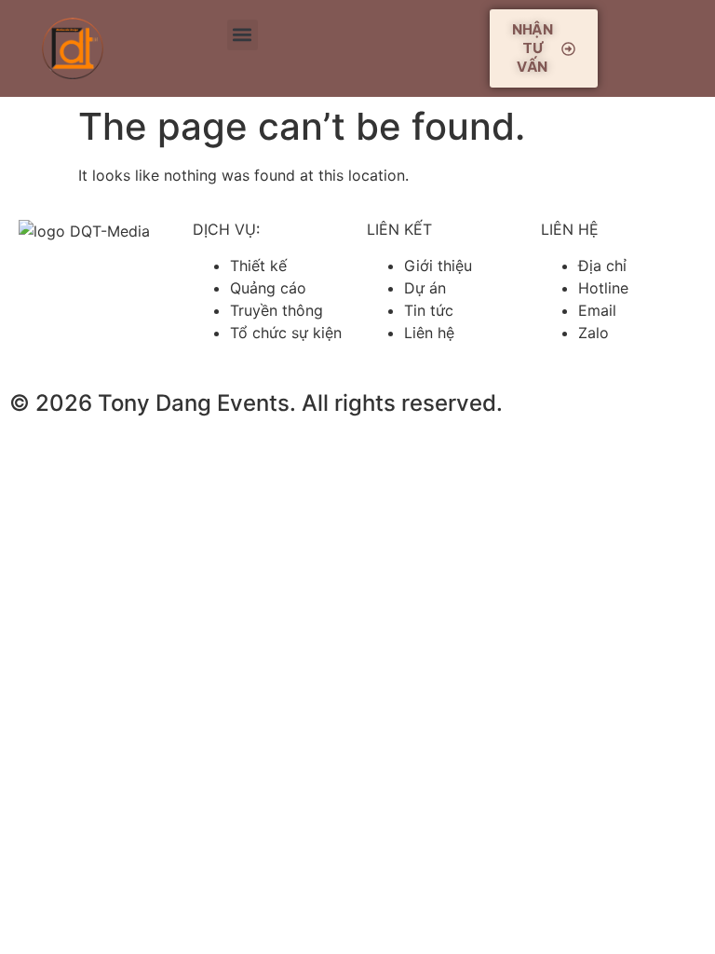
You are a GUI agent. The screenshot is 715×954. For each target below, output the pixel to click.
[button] (242, 35)
